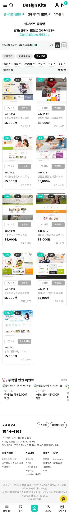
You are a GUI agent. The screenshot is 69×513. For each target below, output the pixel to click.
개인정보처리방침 (33, 474)
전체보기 (8, 56)
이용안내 (6, 467)
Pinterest (57, 463)
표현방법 (28, 64)
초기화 (63, 70)
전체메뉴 (7, 511)
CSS (45, 470)
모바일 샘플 (25, 341)
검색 (21, 511)
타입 (50, 64)
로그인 (48, 511)
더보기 (64, 380)
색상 (40, 64)
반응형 (25, 108)
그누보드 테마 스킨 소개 (12, 463)
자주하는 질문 (31, 467)
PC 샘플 (11, 108)
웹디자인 (47, 463)
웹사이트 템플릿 (13, 14)
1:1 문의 (43, 425)
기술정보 (47, 467)
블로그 (46, 453)
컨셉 (16, 64)
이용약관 (29, 470)
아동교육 (40, 56)
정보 (18, 80)
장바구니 (62, 511)
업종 (6, 64)
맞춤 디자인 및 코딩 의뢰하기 (33, 34)
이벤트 (28, 463)
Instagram (58, 459)
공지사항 (29, 459)
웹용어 (46, 459)
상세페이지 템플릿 (38, 14)
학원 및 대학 (24, 56)
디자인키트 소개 (9, 459)
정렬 (61, 64)
